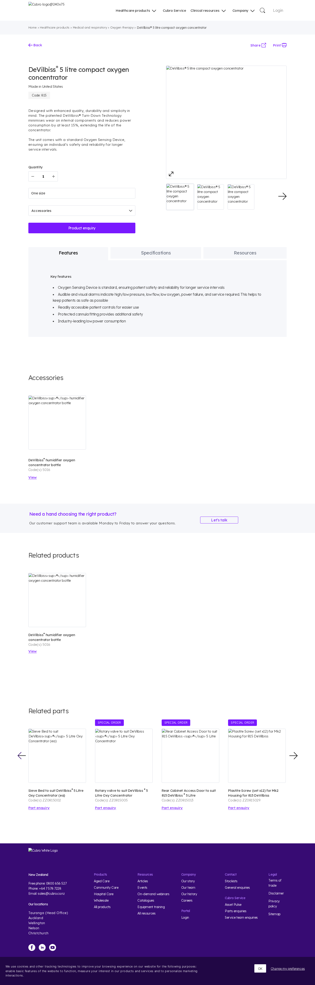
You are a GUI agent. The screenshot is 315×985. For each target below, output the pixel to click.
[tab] (68, 253)
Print (277, 45)
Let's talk (219, 520)
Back (37, 45)
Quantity (35, 167)
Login (278, 10)
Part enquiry (39, 808)
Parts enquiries (235, 911)
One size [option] (38, 193)
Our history (189, 894)
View (32, 477)
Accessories (41, 210)
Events (142, 888)
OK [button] (260, 968)
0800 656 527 (56, 883)
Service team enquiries (241, 917)
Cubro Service (174, 10)
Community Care (106, 888)
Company (240, 10)
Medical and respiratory (90, 27)
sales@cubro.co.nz (51, 893)
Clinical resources (204, 10)
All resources (146, 913)
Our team (188, 888)
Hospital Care (103, 894)
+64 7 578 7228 (50, 888)
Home (32, 27)
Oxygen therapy (121, 27)
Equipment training (151, 907)
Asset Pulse (233, 905)
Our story (188, 881)
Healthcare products (133, 10)
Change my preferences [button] (288, 968)
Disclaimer (276, 893)
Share (255, 45)
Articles (142, 881)
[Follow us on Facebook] (31, 947)
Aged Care (102, 881)
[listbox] (81, 193)
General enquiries (237, 888)
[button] (180, 197)
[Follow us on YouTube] (52, 947)
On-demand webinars (153, 894)
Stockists (231, 881)
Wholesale (101, 900)
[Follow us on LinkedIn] (42, 947)
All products (102, 907)
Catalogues (145, 900)
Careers (187, 900)
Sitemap (274, 914)
